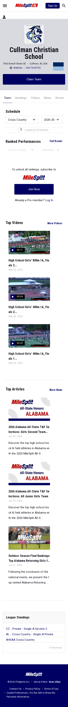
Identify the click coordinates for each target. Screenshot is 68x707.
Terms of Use (51, 689)
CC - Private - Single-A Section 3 (26, 629)
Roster (60, 98)
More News (55, 389)
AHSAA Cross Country (20, 639)
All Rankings (55, 647)
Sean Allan (54, 682)
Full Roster (56, 141)
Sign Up (52, 5)
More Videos (54, 223)
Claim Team (34, 79)
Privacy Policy (32, 689)
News (47, 98)
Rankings (21, 98)
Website (17, 67)
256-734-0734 (33, 67)
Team (7, 98)
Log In (49, 200)
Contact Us (15, 689)
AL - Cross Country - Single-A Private (29, 634)
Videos (35, 98)
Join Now (34, 189)
